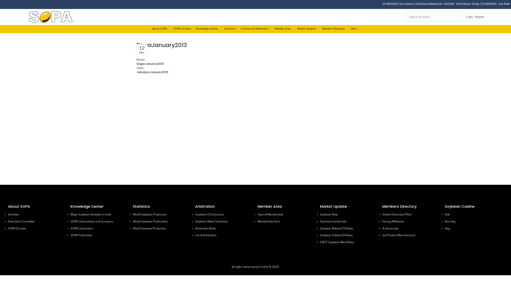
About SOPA (20, 206)
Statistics (141, 206)
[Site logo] (51, 16)
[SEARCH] (459, 17)
